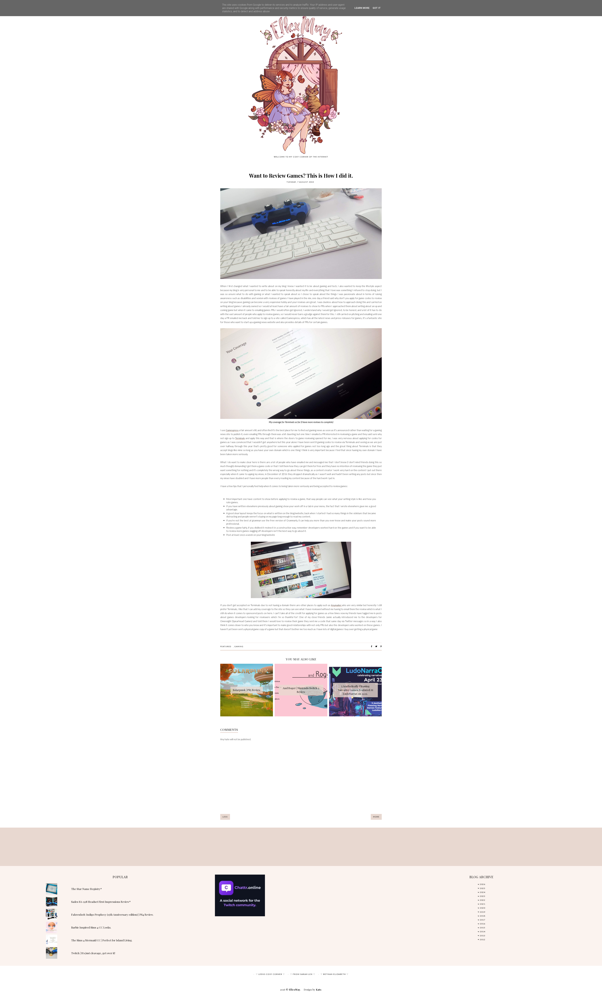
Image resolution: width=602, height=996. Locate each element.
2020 (482, 908)
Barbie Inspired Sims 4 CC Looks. (91, 927)
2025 (482, 888)
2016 (482, 924)
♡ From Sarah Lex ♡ (302, 974)
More (376, 817)
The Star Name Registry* (86, 889)
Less (225, 817)
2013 (482, 935)
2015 (482, 927)
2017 (482, 920)
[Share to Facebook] (371, 646)
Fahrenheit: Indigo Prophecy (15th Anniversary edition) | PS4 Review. (112, 914)
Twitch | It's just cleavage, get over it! (93, 953)
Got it (377, 8)
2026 (482, 884)
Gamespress (232, 430)
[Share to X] (376, 646)
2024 (482, 892)
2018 (482, 916)
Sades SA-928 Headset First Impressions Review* (101, 901)
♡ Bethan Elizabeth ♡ (335, 974)
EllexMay (294, 989)
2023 (482, 896)
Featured (225, 646)
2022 (482, 900)
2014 (482, 931)
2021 (482, 904)
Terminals (240, 438)
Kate (318, 989)
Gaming (238, 646)
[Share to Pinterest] (381, 646)
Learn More (362, 8)
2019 (482, 912)
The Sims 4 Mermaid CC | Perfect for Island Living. (101, 940)
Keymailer (336, 605)
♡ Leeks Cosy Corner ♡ (270, 974)
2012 (482, 939)
